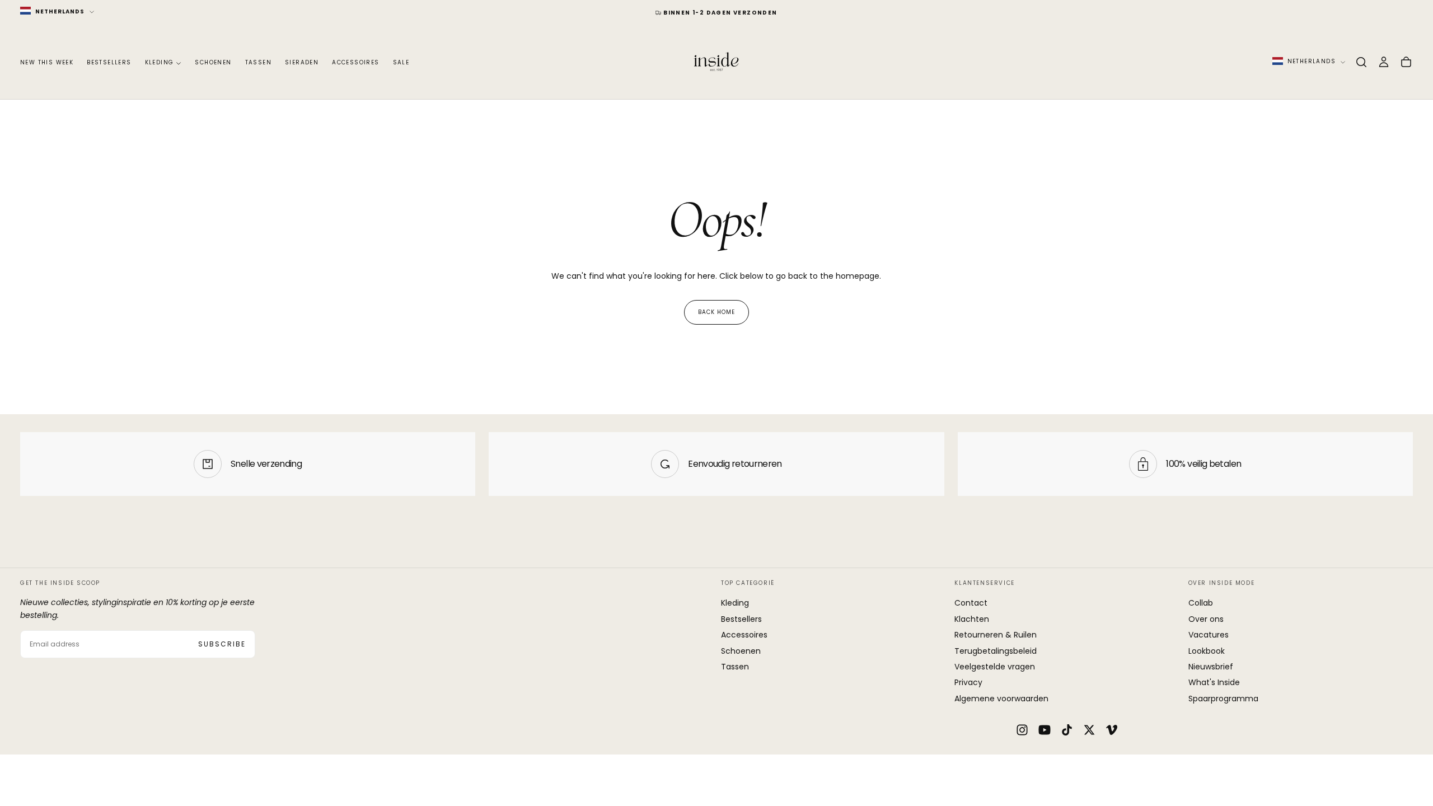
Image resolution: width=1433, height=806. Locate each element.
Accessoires (355, 62)
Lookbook (1206, 651)
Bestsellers (109, 62)
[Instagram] (1022, 730)
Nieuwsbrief (1210, 666)
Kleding (159, 62)
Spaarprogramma (1223, 698)
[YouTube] (1044, 730)
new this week (46, 62)
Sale (401, 62)
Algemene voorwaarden (1001, 698)
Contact (970, 602)
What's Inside (1214, 682)
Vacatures (1208, 634)
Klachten (971, 619)
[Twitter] (1089, 730)
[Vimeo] (1111, 730)
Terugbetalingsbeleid (995, 651)
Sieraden (302, 62)
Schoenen (213, 62)
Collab (1200, 602)
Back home (716, 312)
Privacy (968, 682)
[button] (1361, 62)
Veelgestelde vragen (994, 666)
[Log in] (1383, 62)
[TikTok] (1067, 730)
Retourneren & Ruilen (995, 634)
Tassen (258, 62)
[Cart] (1406, 62)
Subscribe (222, 644)
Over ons (1206, 619)
